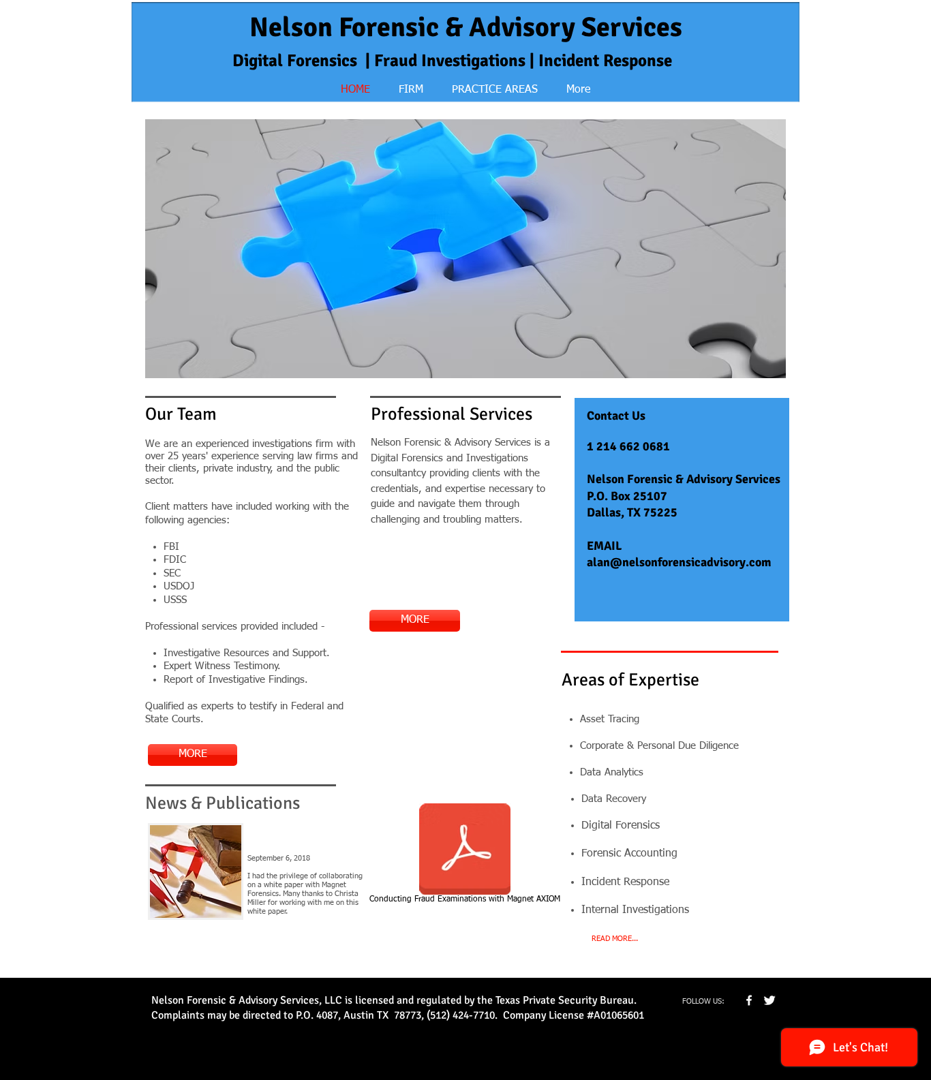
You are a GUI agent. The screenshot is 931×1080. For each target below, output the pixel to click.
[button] (465, 248)
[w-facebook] (749, 1000)
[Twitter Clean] (769, 1000)
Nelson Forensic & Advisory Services (465, 27)
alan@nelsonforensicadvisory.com (679, 562)
